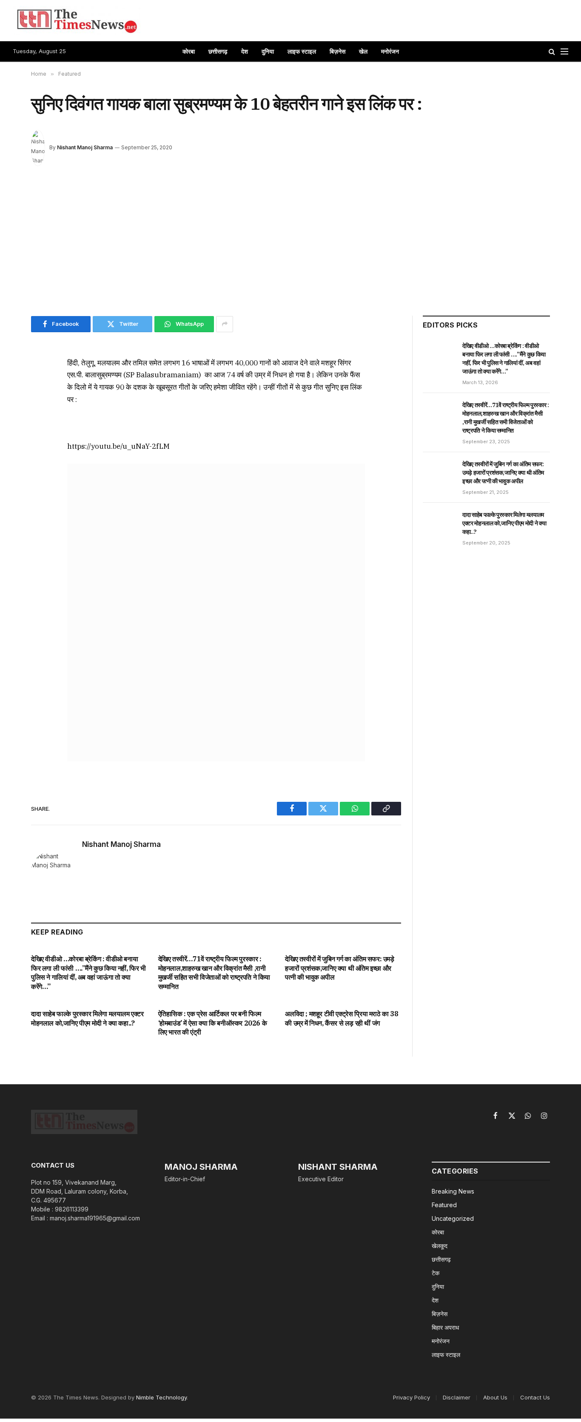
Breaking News (453, 1191)
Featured (444, 1204)
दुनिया (268, 51)
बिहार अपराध (445, 1327)
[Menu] (564, 51)
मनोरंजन (390, 51)
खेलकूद (439, 1245)
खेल (363, 51)
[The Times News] (76, 20)
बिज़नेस (337, 51)
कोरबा (188, 51)
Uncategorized (453, 1218)
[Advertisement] (290, 243)
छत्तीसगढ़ (218, 51)
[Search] (552, 51)
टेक (435, 1273)
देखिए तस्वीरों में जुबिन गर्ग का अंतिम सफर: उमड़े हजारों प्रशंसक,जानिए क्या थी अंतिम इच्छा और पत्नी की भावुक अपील (339, 968)
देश (244, 51)
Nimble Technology (161, 1397)
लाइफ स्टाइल (302, 51)
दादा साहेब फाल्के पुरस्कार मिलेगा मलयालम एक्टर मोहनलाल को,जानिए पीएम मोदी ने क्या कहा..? (87, 1018)
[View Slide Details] (216, 612)
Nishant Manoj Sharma (85, 147)
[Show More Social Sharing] (224, 324)
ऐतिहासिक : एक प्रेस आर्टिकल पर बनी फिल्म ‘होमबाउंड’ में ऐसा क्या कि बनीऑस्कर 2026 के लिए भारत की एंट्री (212, 1023)
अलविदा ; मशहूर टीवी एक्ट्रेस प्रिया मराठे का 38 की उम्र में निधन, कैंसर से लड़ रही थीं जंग (341, 1018)
